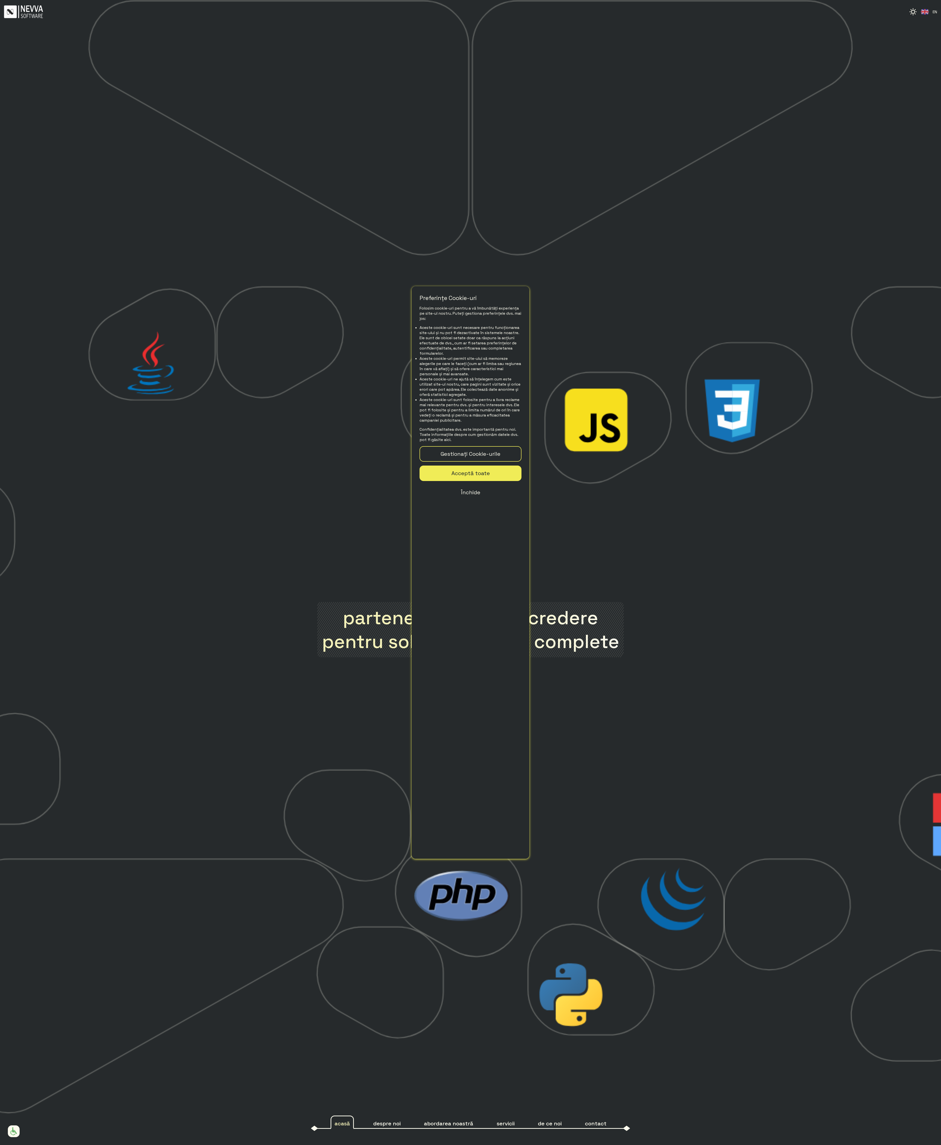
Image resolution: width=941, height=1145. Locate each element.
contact (596, 1123)
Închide (470, 492)
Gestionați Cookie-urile (470, 453)
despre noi (387, 1123)
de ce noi (550, 1123)
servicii (506, 1123)
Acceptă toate (470, 473)
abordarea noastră (448, 1123)
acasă (342, 1123)
